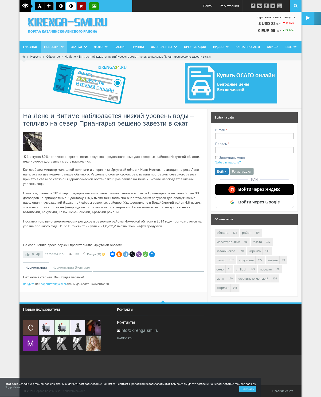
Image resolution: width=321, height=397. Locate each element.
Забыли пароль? (228, 162)
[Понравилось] (27, 254)
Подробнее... (13, 387)
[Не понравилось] (38, 254)
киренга (255, 251)
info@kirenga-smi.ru (139, 330)
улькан (272, 260)
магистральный (228, 242)
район (246, 232)
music (220, 260)
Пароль (221, 144)
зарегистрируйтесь (54, 284)
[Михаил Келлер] (30, 343)
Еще (289, 47)
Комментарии (36, 267)
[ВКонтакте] (112, 254)
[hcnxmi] (62, 327)
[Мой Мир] (152, 254)
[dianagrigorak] (93, 327)
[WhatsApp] (145, 254)
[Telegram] (126, 254)
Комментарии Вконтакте (71, 267)
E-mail (220, 130)
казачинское (225, 251)
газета (257, 242)
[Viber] (139, 254)
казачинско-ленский (253, 278)
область (222, 232)
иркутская (246, 260)
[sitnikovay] (46, 343)
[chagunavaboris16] (77, 327)
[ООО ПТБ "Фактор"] (62, 343)
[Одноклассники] (119, 254)
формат (222, 288)
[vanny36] (93, 343)
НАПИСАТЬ (125, 338)
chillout (241, 269)
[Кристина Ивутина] (77, 343)
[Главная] (24, 56)
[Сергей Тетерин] (30, 327)
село (220, 269)
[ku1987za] (46, 327)
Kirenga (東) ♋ (96, 254)
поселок (266, 269)
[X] (132, 254)
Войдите (29, 284)
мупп (220, 278)
